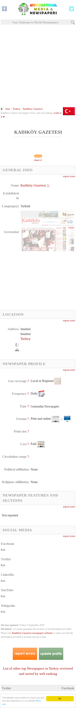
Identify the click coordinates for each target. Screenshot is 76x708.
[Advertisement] (38, 66)
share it (38, 160)
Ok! (59, 698)
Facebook (68, 688)
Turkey (16, 108)
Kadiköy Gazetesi (33, 108)
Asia (7, 108)
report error (69, 176)
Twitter (6, 688)
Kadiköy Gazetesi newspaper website (32, 633)
